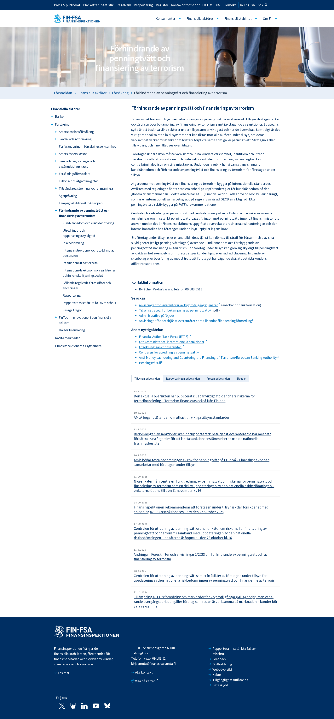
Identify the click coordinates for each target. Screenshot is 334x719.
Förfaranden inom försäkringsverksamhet (87, 146)
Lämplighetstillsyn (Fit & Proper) (81, 203)
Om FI (267, 18)
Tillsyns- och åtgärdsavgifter (78, 181)
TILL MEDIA (211, 5)
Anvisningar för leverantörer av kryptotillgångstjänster (178, 305)
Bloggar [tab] (241, 378)
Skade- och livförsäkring (75, 139)
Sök (260, 5)
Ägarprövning (68, 195)
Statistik (107, 5)
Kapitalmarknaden (67, 338)
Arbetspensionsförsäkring (76, 131)
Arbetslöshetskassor (73, 154)
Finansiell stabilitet (238, 18)
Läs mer (63, 673)
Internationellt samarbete (80, 263)
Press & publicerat (67, 5)
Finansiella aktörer (200, 18)
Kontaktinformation (185, 5)
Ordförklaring (222, 664)
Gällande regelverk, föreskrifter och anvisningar (87, 285)
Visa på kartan (145, 681)
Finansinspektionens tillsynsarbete (78, 346)
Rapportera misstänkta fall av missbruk (89, 302)
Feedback (219, 659)
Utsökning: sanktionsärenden (160, 347)
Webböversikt (222, 669)
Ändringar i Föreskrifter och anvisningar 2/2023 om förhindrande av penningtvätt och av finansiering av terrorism (201, 556)
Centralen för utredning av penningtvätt (168, 352)
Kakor (216, 674)
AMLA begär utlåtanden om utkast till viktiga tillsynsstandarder (181, 417)
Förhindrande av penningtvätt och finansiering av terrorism (84, 213)
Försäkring (120, 93)
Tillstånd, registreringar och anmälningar (86, 188)
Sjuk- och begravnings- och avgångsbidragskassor (77, 164)
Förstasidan (63, 93)
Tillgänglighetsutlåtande (230, 680)
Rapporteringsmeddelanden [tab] (183, 378)
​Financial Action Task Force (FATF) (163, 336)
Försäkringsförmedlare (74, 173)
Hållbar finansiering (72, 330)
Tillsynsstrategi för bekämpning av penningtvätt (174, 310)
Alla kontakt (144, 672)
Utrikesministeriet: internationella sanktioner (171, 342)
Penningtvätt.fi (150, 362)
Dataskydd (220, 685)
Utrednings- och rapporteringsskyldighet (79, 233)
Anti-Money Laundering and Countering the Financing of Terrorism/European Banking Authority (208, 357)
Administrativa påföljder (156, 315)
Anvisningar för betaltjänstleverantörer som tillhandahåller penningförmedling (195, 320)
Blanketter (91, 5)
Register (162, 5)
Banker (60, 116)
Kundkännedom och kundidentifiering (88, 223)
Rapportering (143, 5)
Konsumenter (165, 18)
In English (247, 5)
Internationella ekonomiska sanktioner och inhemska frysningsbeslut (89, 273)
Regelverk (124, 5)
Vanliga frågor (72, 310)
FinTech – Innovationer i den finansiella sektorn (85, 320)
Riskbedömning (73, 243)
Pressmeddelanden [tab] (218, 378)
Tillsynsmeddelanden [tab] (147, 378)
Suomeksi (229, 5)
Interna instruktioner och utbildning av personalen (88, 253)
